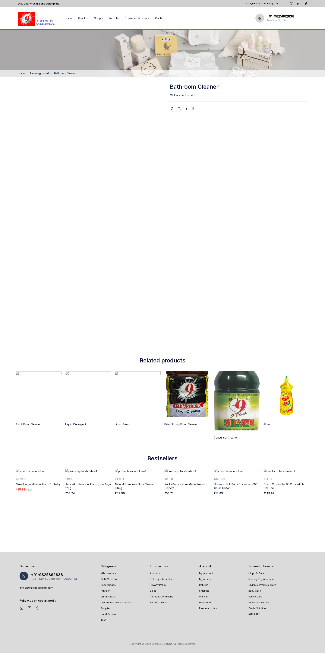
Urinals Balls (108, 596)
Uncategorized (39, 73)
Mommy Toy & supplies (262, 579)
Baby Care (254, 590)
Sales (153, 590)
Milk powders (108, 573)
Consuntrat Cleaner (226, 437)
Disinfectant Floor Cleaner (116, 602)
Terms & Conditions (161, 596)
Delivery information (161, 579)
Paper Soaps (108, 584)
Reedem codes (208, 608)
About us (155, 573)
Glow (266, 424)
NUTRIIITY (254, 614)
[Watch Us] (29, 608)
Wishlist (203, 596)
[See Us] (21, 608)
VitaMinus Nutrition (259, 602)
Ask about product (185, 95)
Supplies (106, 608)
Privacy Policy (158, 584)
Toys (103, 619)
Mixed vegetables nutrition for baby (38, 484)
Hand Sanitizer (109, 614)
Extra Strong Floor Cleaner (180, 424)
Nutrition (105, 590)
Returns (203, 584)
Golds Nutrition (257, 608)
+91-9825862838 (280, 16)
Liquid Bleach (123, 424)
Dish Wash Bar (109, 579)
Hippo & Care (256, 573)
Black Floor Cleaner (28, 424)
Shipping (204, 590)
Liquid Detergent (75, 424)
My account (206, 573)
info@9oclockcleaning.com (262, 3)
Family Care (255, 596)
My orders (205, 579)
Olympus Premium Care (262, 584)
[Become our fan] (37, 608)
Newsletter (205, 602)
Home (21, 73)
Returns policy (158, 602)
